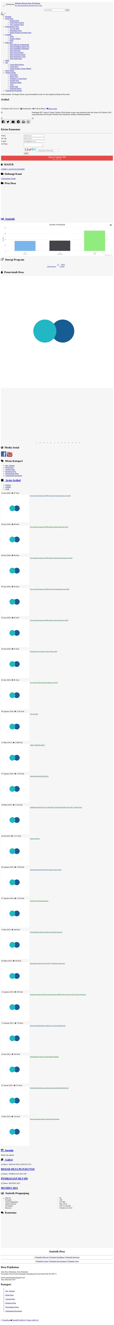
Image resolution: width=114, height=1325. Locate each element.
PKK (11, 41)
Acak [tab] (7, 489)
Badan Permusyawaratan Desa (20, 33)
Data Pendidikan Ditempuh (19, 49)
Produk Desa (14, 81)
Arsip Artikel (12, 480)
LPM (11, 37)
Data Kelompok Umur (18, 57)
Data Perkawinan (16, 59)
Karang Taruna (15, 39)
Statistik (9, 218)
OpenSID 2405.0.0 (19, 1320)
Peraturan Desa (10, 472)
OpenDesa (6, 1320)
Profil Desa (9, 19)
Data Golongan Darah (17, 55)
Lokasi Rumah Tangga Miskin (20, 69)
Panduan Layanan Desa (18, 79)
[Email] (13, 122)
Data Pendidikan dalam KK (19, 47)
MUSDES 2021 (9, 1188)
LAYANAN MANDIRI (16, 169)
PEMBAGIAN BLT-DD (14, 1178)
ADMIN (4, 169)
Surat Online (9, 71)
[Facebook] (3, 122)
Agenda (8, 1150)
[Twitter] (8, 122)
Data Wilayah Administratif (19, 45)
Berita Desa (14, 77)
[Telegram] (18, 122)
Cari (67, 10)
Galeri (8, 1159)
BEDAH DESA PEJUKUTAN (18, 1169)
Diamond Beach (15, 89)
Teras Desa (14, 75)
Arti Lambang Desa (17, 25)
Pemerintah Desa (16, 31)
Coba (12, 85)
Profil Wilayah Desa (17, 23)
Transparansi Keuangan (13, 91)
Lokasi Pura (14, 67)
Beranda (8, 17)
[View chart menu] (110, 225)
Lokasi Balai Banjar (17, 65)
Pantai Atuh (14, 87)
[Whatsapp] (28, 122)
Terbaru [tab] (8, 485)
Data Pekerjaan (15, 51)
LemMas (8, 35)
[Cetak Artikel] (23, 122)
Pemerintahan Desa (12, 27)
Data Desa (9, 43)
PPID (7, 61)
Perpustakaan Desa (12, 473)
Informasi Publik (15, 83)
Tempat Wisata (10, 73)
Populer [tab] (8, 487)
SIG (6, 63)
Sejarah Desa (14, 21)
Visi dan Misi (14, 29)
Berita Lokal (52, 109)
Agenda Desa (10, 470)
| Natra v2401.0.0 (32, 1320)
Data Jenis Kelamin (16, 53)
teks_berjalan (10, 466)
